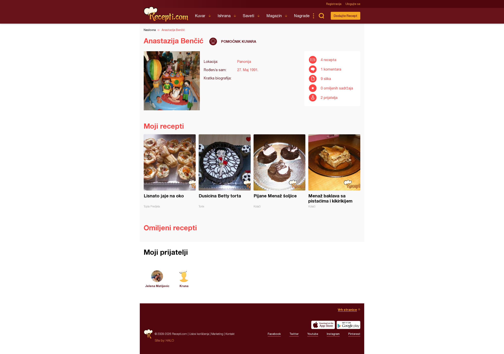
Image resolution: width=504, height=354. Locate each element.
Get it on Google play (348, 325)
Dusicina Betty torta (225, 171)
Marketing (217, 333)
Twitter (294, 333)
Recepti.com (166, 14)
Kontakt (229, 333)
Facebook (274, 333)
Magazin (274, 15)
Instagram (333, 333)
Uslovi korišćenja (199, 333)
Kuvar (200, 15)
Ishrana (224, 15)
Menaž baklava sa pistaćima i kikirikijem (334, 171)
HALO (170, 340)
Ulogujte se (353, 4)
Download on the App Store (323, 325)
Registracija (333, 4)
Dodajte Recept (345, 16)
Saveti (248, 15)
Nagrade (301, 15)
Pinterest (354, 333)
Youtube (312, 333)
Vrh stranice (347, 309)
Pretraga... (321, 16)
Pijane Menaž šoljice (280, 171)
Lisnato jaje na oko (170, 171)
